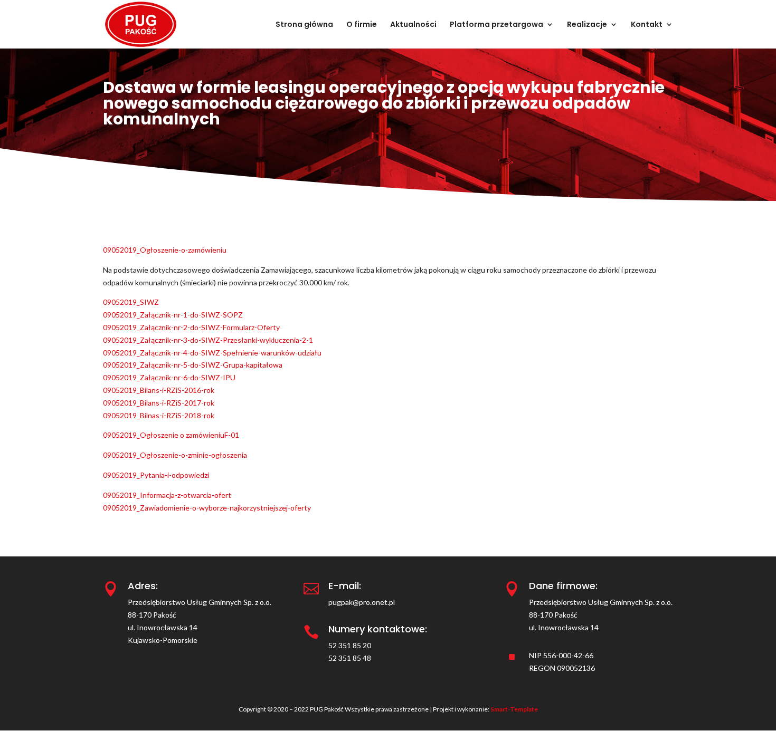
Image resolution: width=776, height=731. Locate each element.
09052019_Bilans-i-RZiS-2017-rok (158, 402)
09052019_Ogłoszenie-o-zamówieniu (164, 249)
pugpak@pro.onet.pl (361, 602)
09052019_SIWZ (131, 301)
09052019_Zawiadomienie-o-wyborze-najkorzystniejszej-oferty (207, 507)
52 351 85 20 (349, 645)
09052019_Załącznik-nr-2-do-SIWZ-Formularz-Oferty (191, 327)
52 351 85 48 (349, 657)
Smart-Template (514, 709)
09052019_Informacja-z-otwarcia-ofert (167, 494)
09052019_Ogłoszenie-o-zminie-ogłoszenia (175, 454)
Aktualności (413, 25)
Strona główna (304, 25)
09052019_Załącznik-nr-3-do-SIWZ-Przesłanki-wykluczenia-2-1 (208, 339)
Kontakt (647, 25)
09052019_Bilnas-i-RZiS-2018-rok (158, 415)
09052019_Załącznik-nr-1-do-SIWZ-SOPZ (173, 314)
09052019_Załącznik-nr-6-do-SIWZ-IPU (169, 377)
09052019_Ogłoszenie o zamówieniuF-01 (171, 434)
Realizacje (587, 25)
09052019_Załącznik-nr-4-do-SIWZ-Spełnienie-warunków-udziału (212, 352)
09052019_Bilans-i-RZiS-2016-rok (158, 390)
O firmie (361, 25)
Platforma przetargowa (496, 25)
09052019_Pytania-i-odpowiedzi (156, 474)
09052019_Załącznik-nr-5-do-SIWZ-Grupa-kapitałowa (192, 364)
